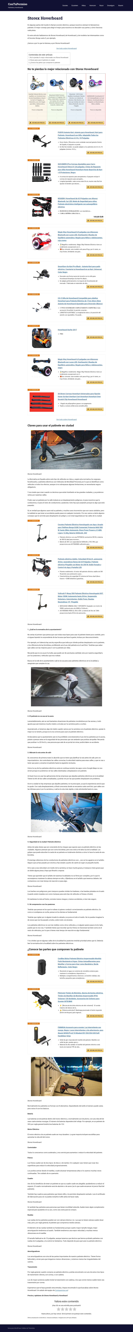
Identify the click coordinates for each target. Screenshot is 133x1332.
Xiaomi (120, 5)
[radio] (58, 1309)
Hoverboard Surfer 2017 (67, 330)
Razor (101, 5)
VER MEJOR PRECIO (38, 122)
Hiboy (84, 5)
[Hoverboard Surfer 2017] (42, 338)
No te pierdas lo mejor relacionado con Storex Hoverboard (49, 57)
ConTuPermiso (17, 4)
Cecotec (65, 5)
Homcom (92, 5)
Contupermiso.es (61, 1290)
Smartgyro (110, 5)
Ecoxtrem (75, 5)
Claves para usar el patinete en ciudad (42, 60)
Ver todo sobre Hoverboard (66, 48)
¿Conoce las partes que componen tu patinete (45, 62)
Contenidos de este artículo (40, 55)
